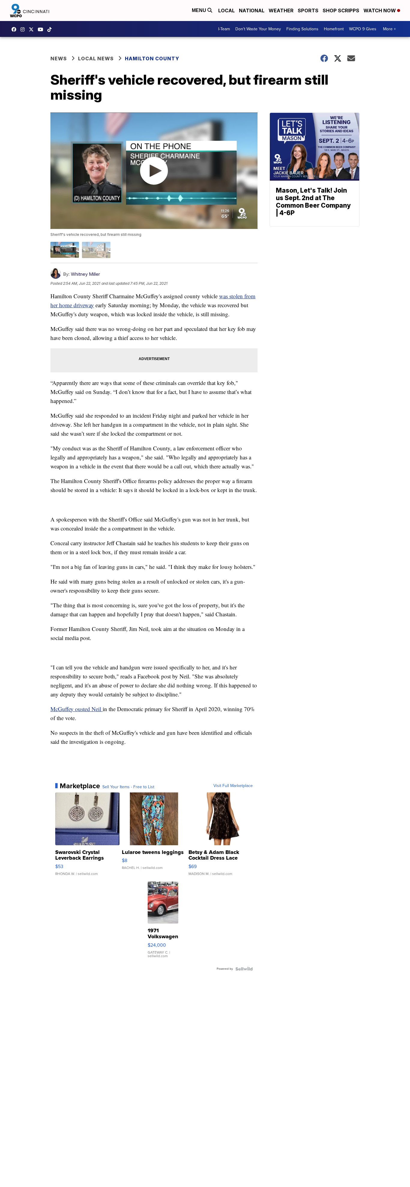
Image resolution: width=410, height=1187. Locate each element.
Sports (308, 11)
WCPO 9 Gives (362, 29)
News (58, 59)
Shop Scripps (341, 11)
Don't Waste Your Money (258, 29)
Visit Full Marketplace (233, 786)
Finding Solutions (302, 29)
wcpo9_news (24, 29)
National (251, 11)
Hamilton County (152, 59)
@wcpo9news (51, 29)
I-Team (224, 29)
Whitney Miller (85, 274)
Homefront (334, 29)
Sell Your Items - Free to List (128, 787)
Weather (281, 11)
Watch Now (380, 11)
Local (226, 11)
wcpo (33, 29)
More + (389, 29)
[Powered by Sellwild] (244, 969)
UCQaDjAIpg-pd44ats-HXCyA (42, 29)
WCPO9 (15, 29)
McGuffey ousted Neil (76, 709)
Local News (96, 59)
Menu (199, 10)
